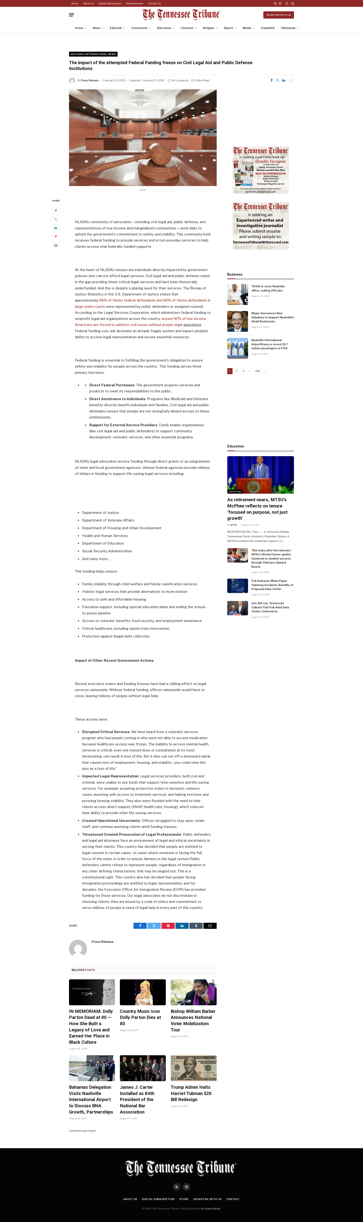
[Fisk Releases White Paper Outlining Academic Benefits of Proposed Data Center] (237, 586)
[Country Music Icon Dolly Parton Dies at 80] (143, 992)
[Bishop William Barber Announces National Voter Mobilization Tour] (194, 992)
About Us (88, 3)
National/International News (93, 54)
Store (184, 1199)
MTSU (233, 525)
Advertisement (134, 3)
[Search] (292, 3)
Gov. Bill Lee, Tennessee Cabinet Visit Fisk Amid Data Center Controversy (270, 607)
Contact (233, 1199)
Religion (208, 28)
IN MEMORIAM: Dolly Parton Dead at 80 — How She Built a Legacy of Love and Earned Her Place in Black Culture (91, 1027)
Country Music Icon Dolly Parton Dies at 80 (140, 1017)
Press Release (90, 80)
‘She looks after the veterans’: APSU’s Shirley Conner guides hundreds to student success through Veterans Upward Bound (271, 558)
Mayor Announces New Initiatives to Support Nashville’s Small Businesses (272, 317)
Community (139, 28)
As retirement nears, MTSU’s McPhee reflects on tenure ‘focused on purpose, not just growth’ (257, 509)
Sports (228, 28)
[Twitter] (56, 219)
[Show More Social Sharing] (291, 80)
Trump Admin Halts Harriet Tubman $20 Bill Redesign (191, 1093)
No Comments (179, 80)
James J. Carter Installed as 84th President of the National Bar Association (137, 1100)
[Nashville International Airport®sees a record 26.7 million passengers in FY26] (237, 348)
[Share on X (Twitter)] (277, 80)
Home (74, 3)
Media (247, 28)
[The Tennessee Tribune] (181, 15)
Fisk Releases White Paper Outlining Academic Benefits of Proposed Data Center (272, 585)
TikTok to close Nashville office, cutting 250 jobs (268, 288)
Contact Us (154, 3)
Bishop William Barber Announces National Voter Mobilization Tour (193, 1021)
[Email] (56, 245)
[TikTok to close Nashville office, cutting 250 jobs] (237, 294)
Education (164, 28)
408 (257, 371)
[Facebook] (56, 210)
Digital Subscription (110, 3)
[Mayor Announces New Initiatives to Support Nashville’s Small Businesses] (237, 321)
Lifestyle (187, 28)
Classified (268, 28)
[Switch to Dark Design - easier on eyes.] (287, 3)
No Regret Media (210, 1208)
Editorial (116, 28)
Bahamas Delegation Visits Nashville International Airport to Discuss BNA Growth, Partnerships (91, 1100)
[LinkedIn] (56, 228)
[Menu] (71, 15)
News (96, 28)
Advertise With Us (279, 15)
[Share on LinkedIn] (283, 80)
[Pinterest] (56, 236)
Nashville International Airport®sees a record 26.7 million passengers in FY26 (269, 344)
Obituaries (288, 28)
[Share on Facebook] (271, 80)
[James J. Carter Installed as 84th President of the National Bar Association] (143, 1068)
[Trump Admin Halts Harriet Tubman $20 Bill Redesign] (194, 1068)
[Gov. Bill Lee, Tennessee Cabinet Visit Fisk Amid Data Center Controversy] (237, 608)
